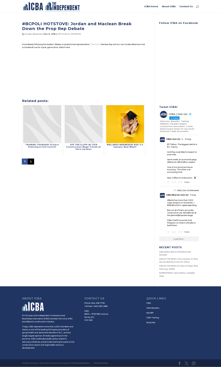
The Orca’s (96, 44)
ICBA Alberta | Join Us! (177, 195)
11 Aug (193, 195)
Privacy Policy (101, 363)
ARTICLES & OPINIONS (69, 34)
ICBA (148, 303)
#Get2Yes (150, 322)
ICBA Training (152, 317)
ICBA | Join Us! (173, 139)
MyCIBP (150, 313)
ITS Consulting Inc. (80, 363)
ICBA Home (151, 6)
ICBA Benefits (152, 308)
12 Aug (188, 139)
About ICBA (169, 6)
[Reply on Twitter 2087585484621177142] (168, 182)
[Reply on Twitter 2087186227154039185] (168, 232)
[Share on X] (31, 162)
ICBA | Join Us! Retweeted (189, 190)
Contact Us (186, 6)
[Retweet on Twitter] (175, 190)
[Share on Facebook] (25, 162)
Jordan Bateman (33, 34)
